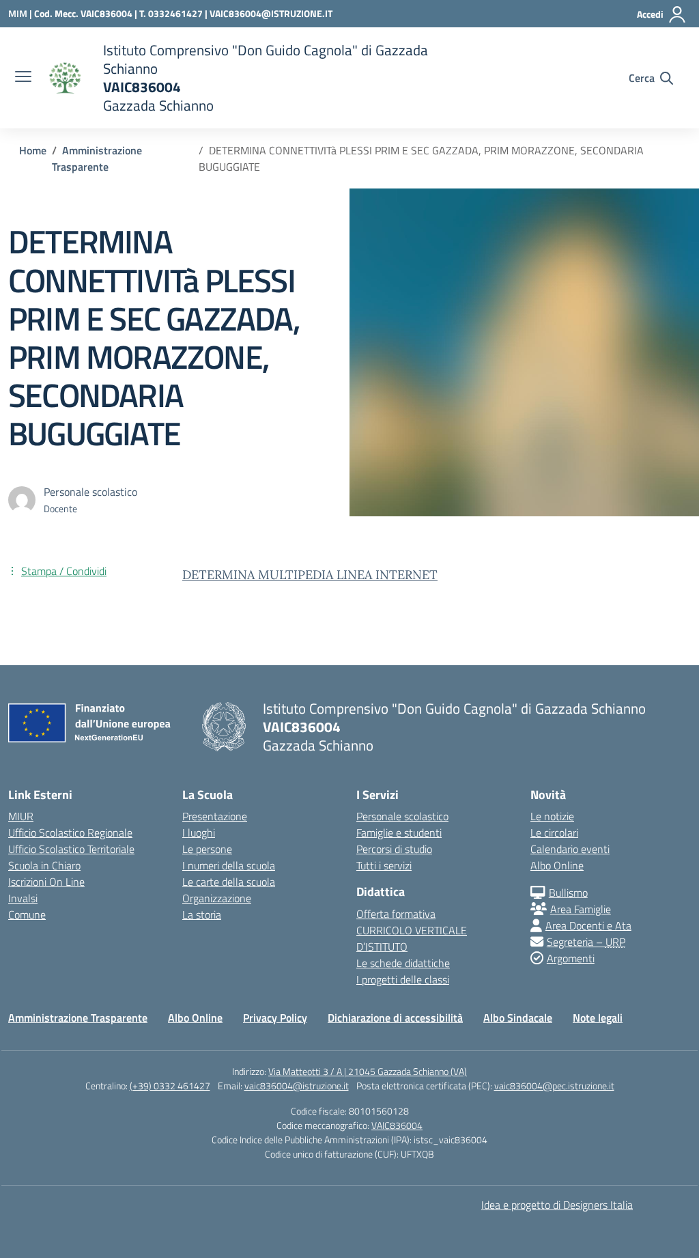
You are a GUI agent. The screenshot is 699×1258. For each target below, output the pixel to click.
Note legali (598, 1017)
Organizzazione (216, 898)
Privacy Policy (275, 1017)
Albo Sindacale (517, 1017)
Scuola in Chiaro (44, 865)
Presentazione (214, 816)
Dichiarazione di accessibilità (395, 1017)
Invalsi (23, 898)
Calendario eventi (570, 849)
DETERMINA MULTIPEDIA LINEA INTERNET (310, 575)
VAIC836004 (397, 1125)
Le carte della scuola (228, 881)
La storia (201, 914)
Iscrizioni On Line (46, 881)
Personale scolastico (402, 816)
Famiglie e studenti (399, 832)
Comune (27, 914)
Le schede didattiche (403, 963)
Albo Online (557, 865)
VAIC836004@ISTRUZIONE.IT (271, 13)
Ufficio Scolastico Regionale (70, 832)
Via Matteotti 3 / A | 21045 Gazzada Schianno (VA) (367, 1071)
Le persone (207, 849)
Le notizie (552, 816)
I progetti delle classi (402, 979)
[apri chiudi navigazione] (23, 78)
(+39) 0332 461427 (170, 1085)
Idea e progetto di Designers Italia (557, 1205)
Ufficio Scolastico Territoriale (71, 849)
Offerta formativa (396, 914)
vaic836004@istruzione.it (296, 1085)
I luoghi (198, 832)
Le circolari (554, 832)
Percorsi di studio (394, 849)
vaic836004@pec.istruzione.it (554, 1085)
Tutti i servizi (384, 865)
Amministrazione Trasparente (77, 1017)
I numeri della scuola (228, 865)
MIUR (20, 816)
